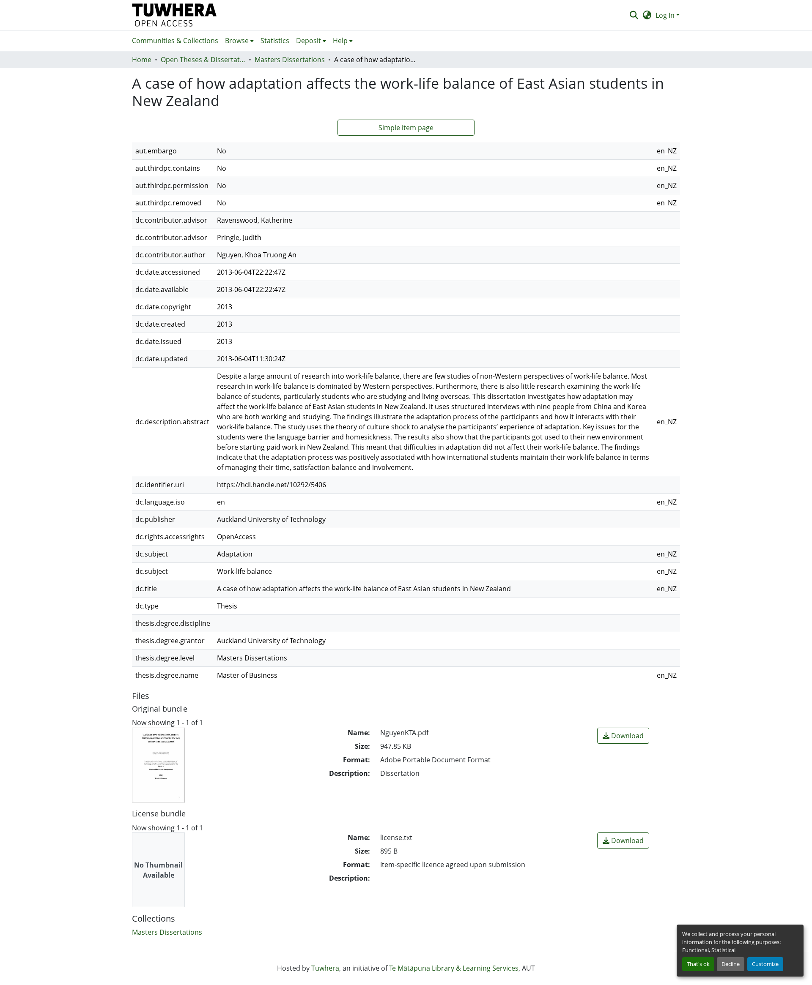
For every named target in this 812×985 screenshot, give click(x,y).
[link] (623, 736)
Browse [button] (237, 40)
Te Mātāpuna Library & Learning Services (453, 968)
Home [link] (141, 59)
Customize (765, 964)
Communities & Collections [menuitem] (175, 40)
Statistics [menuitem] (275, 40)
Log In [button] (666, 15)
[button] (174, 15)
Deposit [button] (308, 40)
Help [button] (340, 40)
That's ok (698, 964)
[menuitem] (239, 40)
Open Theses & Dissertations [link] (203, 59)
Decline (730, 964)
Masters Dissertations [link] (290, 59)
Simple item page (406, 127)
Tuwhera (325, 968)
